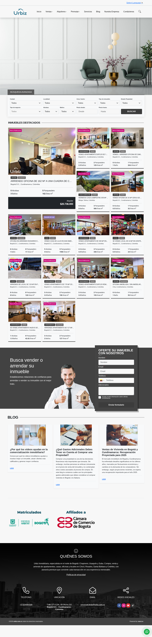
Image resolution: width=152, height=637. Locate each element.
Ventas (48, 11)
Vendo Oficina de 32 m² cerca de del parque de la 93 (127, 198)
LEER (12, 468)
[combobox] (26, 103)
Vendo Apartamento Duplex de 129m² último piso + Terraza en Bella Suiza (93, 154)
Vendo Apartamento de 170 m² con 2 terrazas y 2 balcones (59, 284)
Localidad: (46, 99)
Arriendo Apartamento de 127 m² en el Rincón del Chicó (59, 328)
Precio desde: (81, 107)
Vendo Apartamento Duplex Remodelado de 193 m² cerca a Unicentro (93, 284)
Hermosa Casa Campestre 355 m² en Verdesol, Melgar (93, 198)
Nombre (102, 357)
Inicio (39, 11)
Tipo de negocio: (15, 107)
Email (101, 366)
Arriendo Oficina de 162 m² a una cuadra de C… (41, 181)
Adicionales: (103, 385)
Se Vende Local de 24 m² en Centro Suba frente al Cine (127, 241)
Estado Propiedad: (127, 99)
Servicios (88, 11)
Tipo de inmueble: (104, 99)
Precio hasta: (103, 107)
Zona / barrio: (81, 99)
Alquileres (61, 11)
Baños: (62, 107)
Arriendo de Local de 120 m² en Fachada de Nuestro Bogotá (24, 284)
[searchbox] (26, 111)
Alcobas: (46, 107)
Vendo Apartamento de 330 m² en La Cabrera (93, 241)
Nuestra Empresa (111, 11)
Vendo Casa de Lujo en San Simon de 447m (59, 241)
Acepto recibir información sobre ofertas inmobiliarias (115, 397)
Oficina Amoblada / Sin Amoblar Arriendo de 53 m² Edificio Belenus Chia (127, 284)
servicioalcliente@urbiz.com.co (93, 605)
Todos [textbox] (14, 103)
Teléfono (102, 375)
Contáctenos (128, 11)
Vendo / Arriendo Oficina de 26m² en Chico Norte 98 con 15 (127, 154)
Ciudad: (12, 99)
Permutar (75, 11)
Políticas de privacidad (76, 575)
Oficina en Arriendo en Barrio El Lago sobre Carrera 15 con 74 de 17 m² (24, 241)
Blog (98, 11)
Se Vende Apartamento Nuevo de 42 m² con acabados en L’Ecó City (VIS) (24, 328)
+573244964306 (26, 605)
